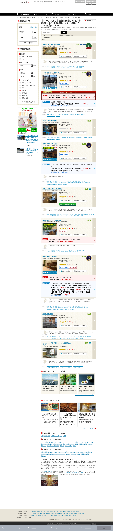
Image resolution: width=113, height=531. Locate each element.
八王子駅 (62, 367)
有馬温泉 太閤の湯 (47, 471)
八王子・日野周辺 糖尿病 (66, 66)
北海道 (64, 511)
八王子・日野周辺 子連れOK (53, 251)
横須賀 (39, 515)
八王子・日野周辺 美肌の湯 (53, 66)
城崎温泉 (48, 513)
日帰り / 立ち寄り (27, 56)
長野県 (69, 511)
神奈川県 (34, 511)
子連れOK (43, 446)
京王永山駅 (49, 309)
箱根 (38, 513)
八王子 (64, 436)
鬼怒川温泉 (81, 513)
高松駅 (81, 215)
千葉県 (43, 511)
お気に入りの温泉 (80, 1)
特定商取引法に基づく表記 (64, 524)
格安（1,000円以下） (46, 444)
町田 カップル (73, 114)
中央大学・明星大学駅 (52, 184)
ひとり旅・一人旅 (88, 442)
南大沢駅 (58, 116)
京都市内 (66, 515)
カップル (59, 444)
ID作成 (94, 4)
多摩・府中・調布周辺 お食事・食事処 (76, 181)
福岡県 (77, 511)
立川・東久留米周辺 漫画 (85, 336)
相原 (48, 436)
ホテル (72, 444)
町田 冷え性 (66, 114)
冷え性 (67, 444)
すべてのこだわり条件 (28, 102)
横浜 (33, 515)
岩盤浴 (76, 444)
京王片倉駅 (63, 67)
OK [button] (104, 528)
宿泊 (64, 444)
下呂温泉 (53, 513)
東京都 (56, 511)
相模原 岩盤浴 (72, 137)
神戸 (76, 515)
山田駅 (80, 67)
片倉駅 (68, 67)
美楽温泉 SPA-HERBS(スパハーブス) (74, 472)
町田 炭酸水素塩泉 (51, 114)
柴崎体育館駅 (76, 215)
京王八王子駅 (67, 367)
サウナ (43, 442)
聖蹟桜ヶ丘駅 (56, 309)
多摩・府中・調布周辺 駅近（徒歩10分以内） (79, 307)
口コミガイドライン (77, 520)
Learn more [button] (88, 528)
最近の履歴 (91, 1)
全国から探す (33, 27)
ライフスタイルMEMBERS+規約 (83, 524)
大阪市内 (60, 515)
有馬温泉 (42, 513)
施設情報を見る (66, 56)
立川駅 (66, 215)
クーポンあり (59, 35)
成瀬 (42, 436)
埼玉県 (38, 511)
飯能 (52, 515)
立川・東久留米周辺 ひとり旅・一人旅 (68, 214)
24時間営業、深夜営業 (53, 446)
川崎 (36, 515)
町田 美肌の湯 (60, 114)
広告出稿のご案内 (66, 520)
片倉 (61, 436)
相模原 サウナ (65, 137)
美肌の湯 (62, 446)
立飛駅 (76, 338)
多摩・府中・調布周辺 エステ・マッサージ (57, 181)
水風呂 (55, 444)
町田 (45, 436)
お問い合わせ (92, 520)
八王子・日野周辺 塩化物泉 (66, 366)
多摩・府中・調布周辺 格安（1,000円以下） (57, 182)
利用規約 (73, 524)
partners (33, 528)
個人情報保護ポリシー (52, 524)
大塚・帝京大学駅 (86, 182)
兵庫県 (47, 511)
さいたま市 (47, 515)
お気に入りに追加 (80, 56)
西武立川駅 (71, 251)
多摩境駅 (83, 114)
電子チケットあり (48, 35)
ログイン (88, 4)
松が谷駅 (60, 184)
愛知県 (73, 511)
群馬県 (51, 511)
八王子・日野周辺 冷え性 (78, 66)
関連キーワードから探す (24, 517)
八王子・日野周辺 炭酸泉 (53, 366)
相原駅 (78, 114)
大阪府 (60, 511)
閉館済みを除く (70, 35)
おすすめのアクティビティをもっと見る (84, 395)
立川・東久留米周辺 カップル (54, 336)
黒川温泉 (71, 513)
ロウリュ (90, 444)
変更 (35, 32)
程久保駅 (65, 184)
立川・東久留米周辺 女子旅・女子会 (86, 214)
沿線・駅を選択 (28, 43)
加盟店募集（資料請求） (55, 520)
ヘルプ (85, 520)
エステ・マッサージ (69, 442)
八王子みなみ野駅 (74, 67)
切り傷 (74, 446)
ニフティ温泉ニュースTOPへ (87, 428)
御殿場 (55, 515)
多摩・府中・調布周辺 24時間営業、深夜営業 (57, 307)
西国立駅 (70, 215)
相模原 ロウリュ (79, 137)
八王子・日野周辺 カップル (53, 67)
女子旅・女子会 (83, 444)
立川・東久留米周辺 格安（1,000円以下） (56, 338)
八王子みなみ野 (55, 436)
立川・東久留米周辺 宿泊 (53, 214)
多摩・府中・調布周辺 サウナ (74, 182)
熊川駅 (76, 251)
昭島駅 (66, 251)
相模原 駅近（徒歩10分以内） (54, 137)
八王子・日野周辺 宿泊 (78, 366)
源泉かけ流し (68, 446)
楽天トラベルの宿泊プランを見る (67, 204)
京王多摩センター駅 (64, 309)
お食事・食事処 (79, 442)
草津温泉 (34, 513)
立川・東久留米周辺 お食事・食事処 (55, 215)
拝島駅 (62, 251)
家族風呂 (24, 95)
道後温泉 (65, 513)
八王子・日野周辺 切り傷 (53, 367)
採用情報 (94, 524)
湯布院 (76, 513)
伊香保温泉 (59, 513)
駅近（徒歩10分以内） (57, 442)
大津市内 (71, 515)
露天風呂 (47, 442)
